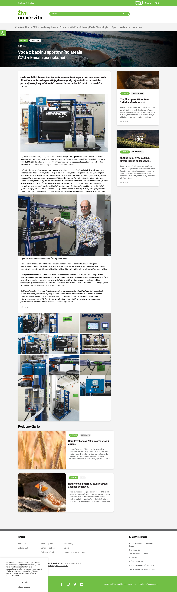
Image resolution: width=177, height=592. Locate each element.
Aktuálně (19, 27)
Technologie (102, 27)
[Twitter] (75, 584)
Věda (82, 478)
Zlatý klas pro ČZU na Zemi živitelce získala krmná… (134, 101)
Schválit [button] (26, 582)
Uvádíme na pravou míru (130, 27)
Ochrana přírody (87, 27)
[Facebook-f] (62, 584)
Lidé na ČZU (31, 27)
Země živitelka (137, 93)
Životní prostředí (67, 27)
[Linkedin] (82, 584)
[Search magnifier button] (127, 13)
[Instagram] (68, 584)
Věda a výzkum (48, 27)
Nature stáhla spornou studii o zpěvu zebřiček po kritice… (88, 485)
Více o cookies (24, 587)
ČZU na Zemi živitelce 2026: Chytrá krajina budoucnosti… (135, 159)
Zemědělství (85, 435)
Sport (114, 27)
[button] (3, 33)
